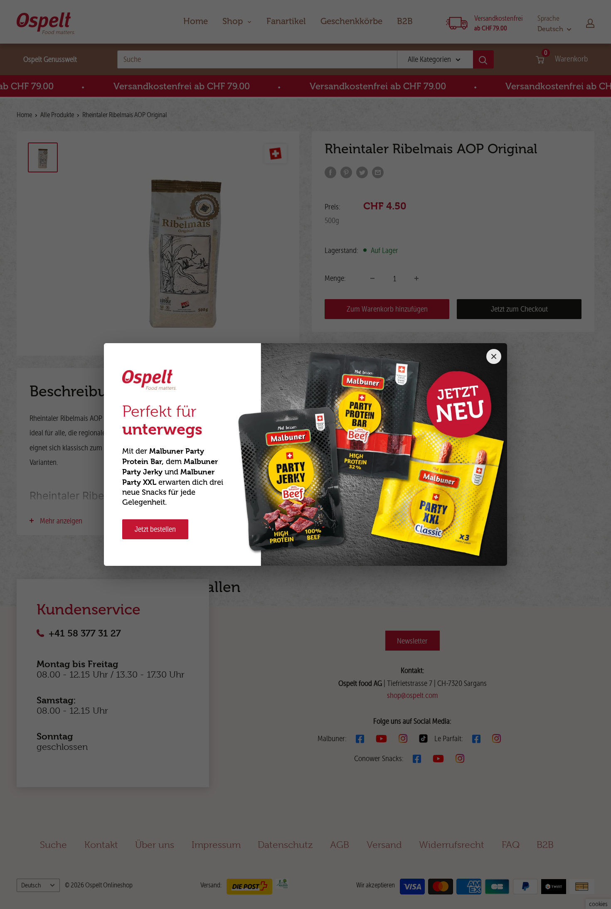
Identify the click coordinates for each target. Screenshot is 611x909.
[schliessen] (493, 356)
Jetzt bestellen (155, 529)
